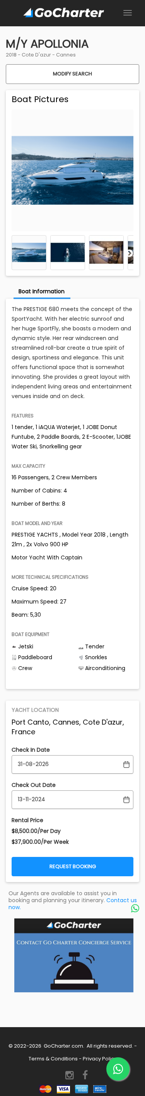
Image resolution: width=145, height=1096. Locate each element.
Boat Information (42, 291)
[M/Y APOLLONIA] (29, 252)
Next (129, 253)
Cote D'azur (36, 54)
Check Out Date (34, 784)
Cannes (66, 54)
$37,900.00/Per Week (40, 841)
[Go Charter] (63, 13)
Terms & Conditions (53, 1058)
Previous (15, 253)
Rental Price (27, 820)
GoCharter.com (63, 1046)
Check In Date (31, 749)
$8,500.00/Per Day (36, 831)
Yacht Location (35, 709)
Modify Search (72, 73)
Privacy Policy (100, 1058)
